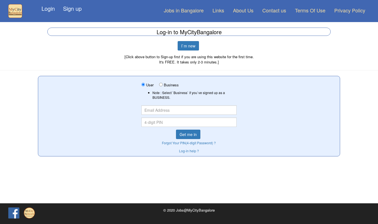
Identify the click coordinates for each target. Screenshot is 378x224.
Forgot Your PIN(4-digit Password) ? (189, 142)
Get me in (188, 134)
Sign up (72, 8)
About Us (243, 10)
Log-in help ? (189, 150)
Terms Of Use (310, 10)
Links (218, 10)
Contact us (274, 10)
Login (48, 8)
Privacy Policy (349, 10)
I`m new (188, 46)
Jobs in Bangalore (184, 10)
